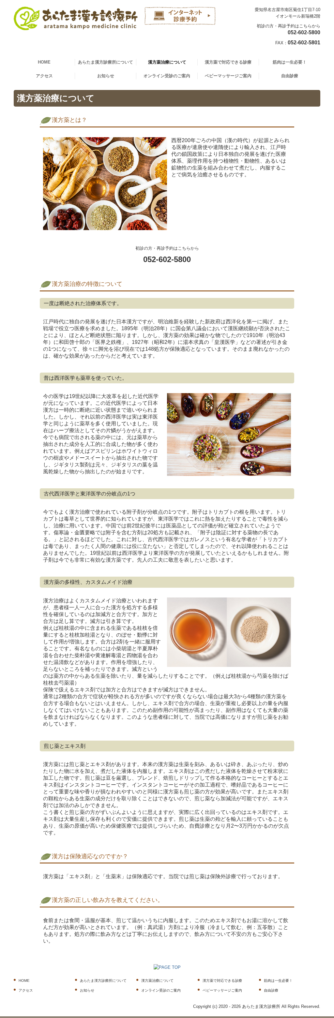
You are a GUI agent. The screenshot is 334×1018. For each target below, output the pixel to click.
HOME (44, 62)
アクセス (44, 75)
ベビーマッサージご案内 (228, 75)
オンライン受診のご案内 (167, 75)
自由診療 (289, 75)
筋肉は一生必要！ (290, 62)
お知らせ (105, 75)
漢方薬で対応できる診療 (228, 62)
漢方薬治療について (167, 62)
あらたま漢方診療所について (105, 62)
